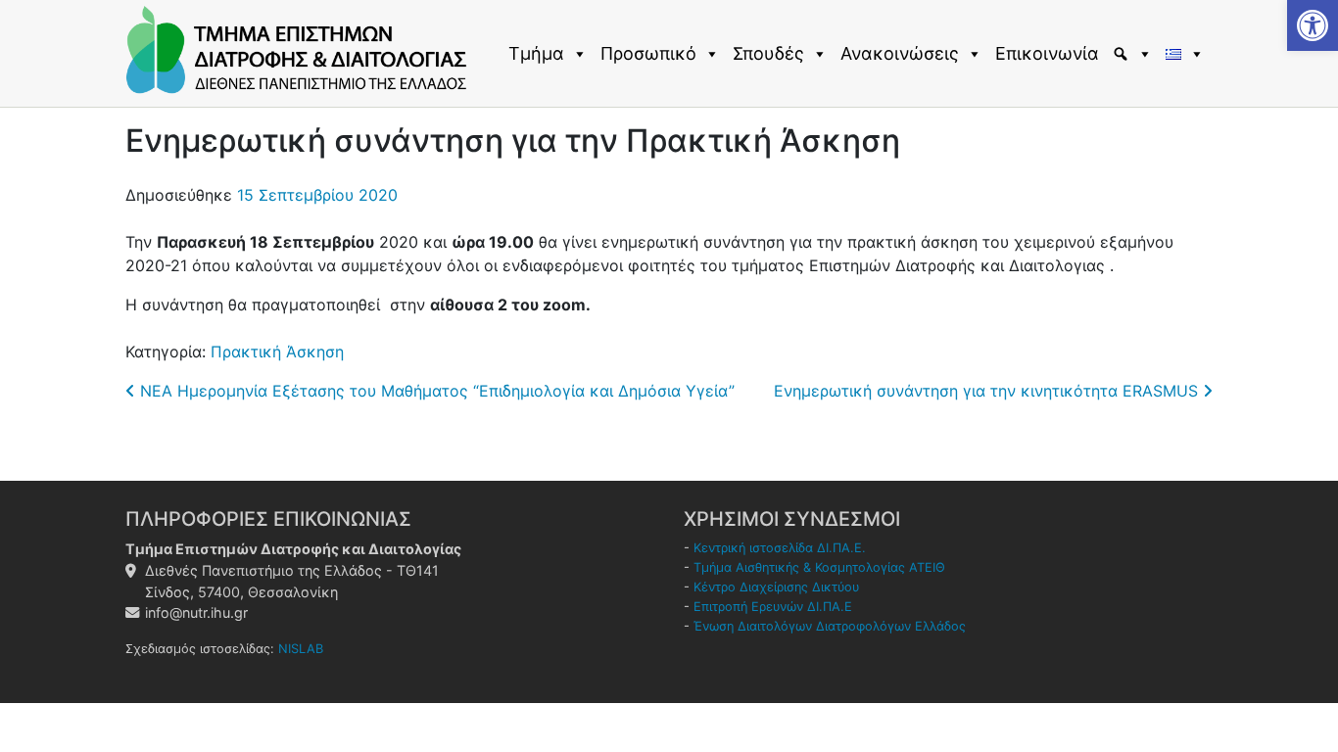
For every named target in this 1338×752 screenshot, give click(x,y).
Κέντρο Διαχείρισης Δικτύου (776, 587)
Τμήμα (536, 53)
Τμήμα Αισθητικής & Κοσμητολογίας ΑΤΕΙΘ (819, 567)
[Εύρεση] (1135, 53)
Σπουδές (768, 53)
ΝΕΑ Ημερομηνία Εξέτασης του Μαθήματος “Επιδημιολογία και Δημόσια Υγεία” (435, 390)
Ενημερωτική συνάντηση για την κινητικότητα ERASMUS (988, 390)
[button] (1312, 25)
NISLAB (300, 648)
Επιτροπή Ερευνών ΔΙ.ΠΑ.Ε (772, 606)
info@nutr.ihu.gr (196, 612)
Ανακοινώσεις (899, 53)
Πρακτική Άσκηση (277, 351)
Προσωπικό (648, 53)
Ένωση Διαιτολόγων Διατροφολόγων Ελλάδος (829, 626)
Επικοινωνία (1047, 53)
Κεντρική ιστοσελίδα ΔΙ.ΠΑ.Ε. (779, 547)
